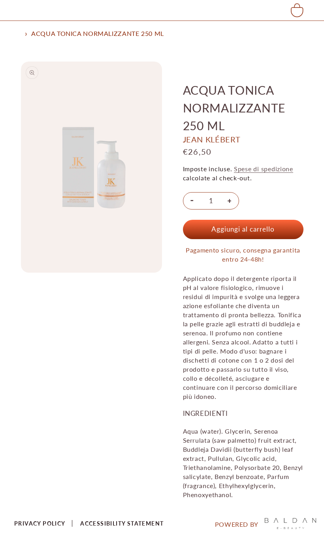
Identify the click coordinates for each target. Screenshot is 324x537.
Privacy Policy (40, 523)
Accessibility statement (122, 523)
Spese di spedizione (263, 168)
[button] (297, 10)
